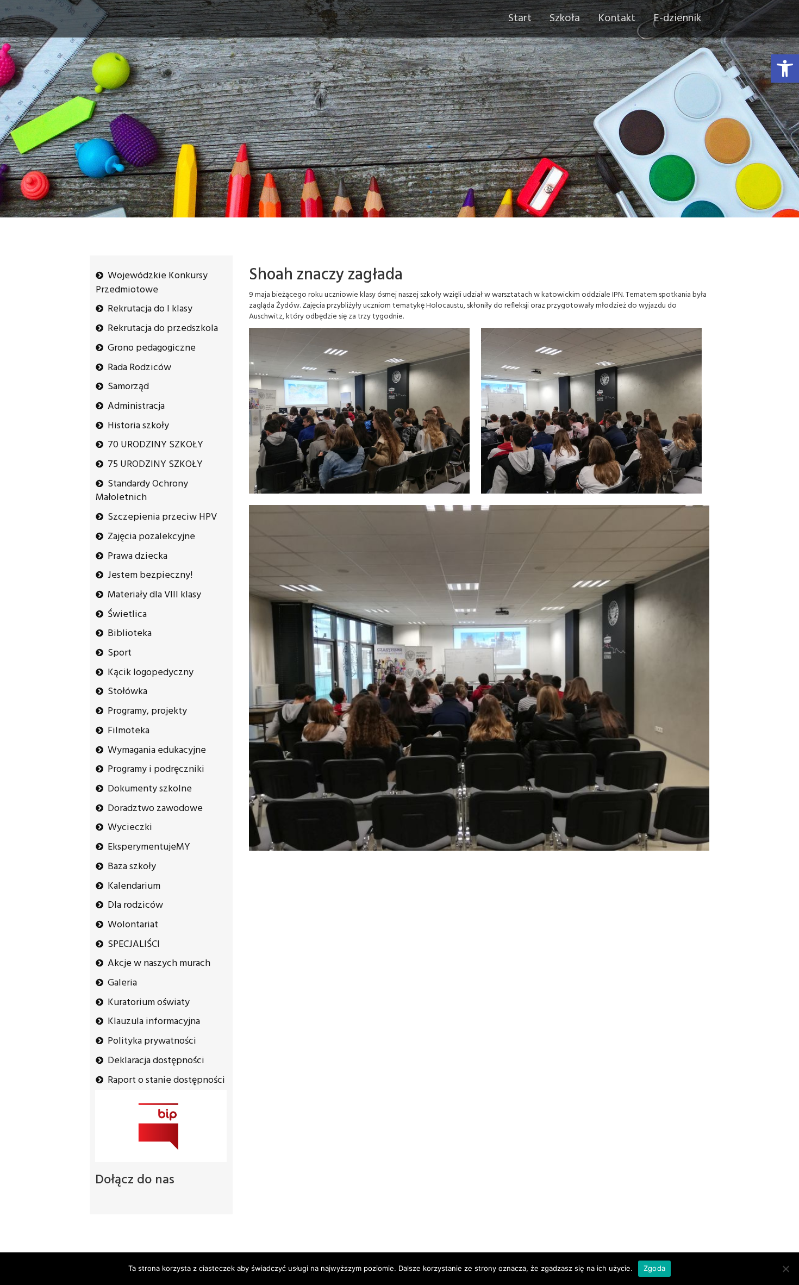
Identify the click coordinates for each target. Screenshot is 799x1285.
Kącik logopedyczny (150, 673)
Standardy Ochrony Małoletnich (142, 491)
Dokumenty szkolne (150, 789)
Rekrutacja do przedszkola (163, 328)
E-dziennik (677, 18)
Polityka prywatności (152, 1041)
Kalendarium (134, 886)
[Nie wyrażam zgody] (785, 1268)
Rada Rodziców (139, 368)
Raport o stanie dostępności (166, 1080)
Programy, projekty (147, 711)
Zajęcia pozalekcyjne (151, 537)
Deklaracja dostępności (156, 1061)
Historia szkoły (138, 426)
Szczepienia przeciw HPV (162, 517)
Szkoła (565, 18)
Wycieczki (130, 827)
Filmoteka (128, 731)
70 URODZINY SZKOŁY (155, 445)
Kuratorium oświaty (149, 1002)
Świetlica (127, 614)
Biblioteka (130, 633)
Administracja (136, 406)
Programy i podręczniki (156, 769)
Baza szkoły (132, 867)
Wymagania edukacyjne (157, 750)
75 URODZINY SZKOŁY (155, 464)
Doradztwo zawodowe (155, 808)
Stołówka (127, 692)
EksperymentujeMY (149, 847)
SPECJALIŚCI (134, 944)
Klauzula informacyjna (154, 1022)
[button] (785, 68)
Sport (120, 653)
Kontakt (616, 18)
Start (520, 18)
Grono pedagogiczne (152, 348)
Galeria (122, 983)
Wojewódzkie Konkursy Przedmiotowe (152, 283)
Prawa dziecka (137, 556)
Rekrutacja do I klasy (150, 309)
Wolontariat (133, 925)
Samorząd (128, 387)
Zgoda (654, 1268)
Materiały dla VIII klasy (154, 595)
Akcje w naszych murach (159, 963)
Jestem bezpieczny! (150, 575)
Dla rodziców (135, 905)
